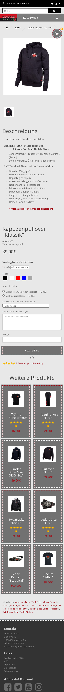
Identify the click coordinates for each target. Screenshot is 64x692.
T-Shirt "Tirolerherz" (18, 416)
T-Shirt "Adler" (48, 575)
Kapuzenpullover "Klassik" (40, 27)
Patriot (25, 608)
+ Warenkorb (32, 350)
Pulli (39, 602)
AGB (6, 661)
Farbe (7, 273)
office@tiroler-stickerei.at (22, 646)
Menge (5, 334)
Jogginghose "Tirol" (49, 416)
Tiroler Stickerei (27, 612)
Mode (12, 608)
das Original (44, 608)
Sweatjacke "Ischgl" (16, 521)
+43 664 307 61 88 (17, 3)
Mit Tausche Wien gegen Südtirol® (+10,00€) (26, 291)
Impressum (9, 664)
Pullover (45, 602)
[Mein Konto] (57, 3)
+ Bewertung (37, 363)
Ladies (5, 608)
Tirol (34, 602)
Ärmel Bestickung (10, 286)
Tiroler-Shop (13, 612)
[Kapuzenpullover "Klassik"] (8, 112)
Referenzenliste (11, 671)
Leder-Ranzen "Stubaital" (16, 577)
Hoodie (46, 605)
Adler (18, 608)
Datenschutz (10, 667)
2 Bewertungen (23, 363)
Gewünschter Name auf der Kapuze (18, 301)
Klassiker (55, 608)
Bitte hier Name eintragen (16, 311)
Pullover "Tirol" (48, 470)
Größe (7, 267)
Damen (5, 605)
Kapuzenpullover (23, 602)
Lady (58, 605)
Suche (18, 27)
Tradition (33, 608)
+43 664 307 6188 (16, 643)
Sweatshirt (55, 602)
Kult (4, 612)
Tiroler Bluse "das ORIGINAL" (16, 472)
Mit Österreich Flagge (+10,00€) (20, 296)
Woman (13, 605)
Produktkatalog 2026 (13, 658)
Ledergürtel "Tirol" (49, 521)
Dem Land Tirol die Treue (30, 605)
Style (53, 605)
